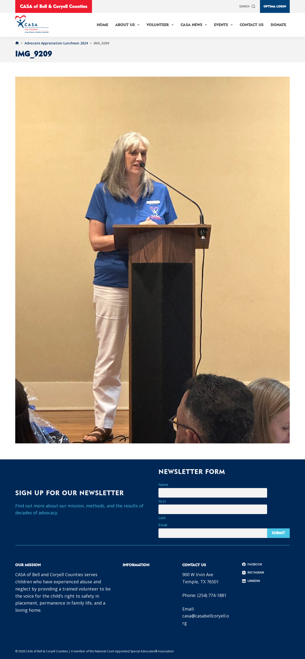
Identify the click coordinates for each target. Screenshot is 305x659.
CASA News (191, 24)
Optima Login (275, 6)
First (162, 501)
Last (162, 517)
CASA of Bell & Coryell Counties (53, 6)
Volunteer (158, 24)
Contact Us (252, 24)
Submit (278, 533)
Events (221, 24)
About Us (125, 24)
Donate (278, 24)
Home (102, 24)
